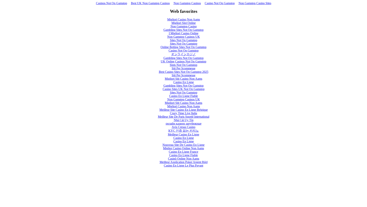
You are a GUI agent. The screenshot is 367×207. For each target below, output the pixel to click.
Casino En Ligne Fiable (183, 96)
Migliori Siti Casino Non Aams (183, 78)
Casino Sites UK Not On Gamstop (184, 89)
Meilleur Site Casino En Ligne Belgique (183, 109)
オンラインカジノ (183, 54)
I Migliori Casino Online (183, 33)
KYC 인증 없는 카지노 (183, 130)
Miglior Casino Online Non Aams (183, 148)
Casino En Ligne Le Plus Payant (183, 165)
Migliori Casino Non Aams (183, 19)
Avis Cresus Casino (183, 127)
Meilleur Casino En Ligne (183, 134)
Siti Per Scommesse (183, 68)
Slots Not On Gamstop (183, 65)
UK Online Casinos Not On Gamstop (183, 61)
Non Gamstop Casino (184, 26)
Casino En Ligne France (183, 151)
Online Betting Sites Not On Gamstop (183, 47)
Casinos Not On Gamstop (111, 3)
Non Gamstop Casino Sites (255, 3)
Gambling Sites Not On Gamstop (183, 29)
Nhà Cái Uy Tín (183, 120)
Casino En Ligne (183, 82)
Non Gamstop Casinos (187, 3)
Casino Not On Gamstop (220, 3)
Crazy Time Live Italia (183, 113)
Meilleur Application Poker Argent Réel (184, 162)
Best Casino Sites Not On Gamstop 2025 (183, 71)
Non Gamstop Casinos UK (183, 36)
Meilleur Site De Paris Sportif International (183, 116)
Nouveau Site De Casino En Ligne (183, 144)
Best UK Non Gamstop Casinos (150, 3)
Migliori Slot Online (183, 23)
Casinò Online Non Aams (183, 158)
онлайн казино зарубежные (183, 123)
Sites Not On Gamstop (183, 40)
